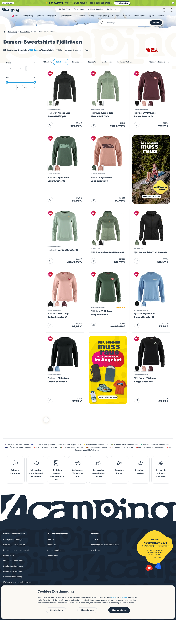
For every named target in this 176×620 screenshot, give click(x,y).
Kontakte (94, 539)
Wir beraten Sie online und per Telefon (36, 473)
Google (124, 597)
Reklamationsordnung (12, 571)
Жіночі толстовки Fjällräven (127, 445)
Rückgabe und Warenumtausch (16, 550)
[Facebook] (158, 566)
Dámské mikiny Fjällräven (19, 445)
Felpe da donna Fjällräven (73, 447)
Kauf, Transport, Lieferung (14, 545)
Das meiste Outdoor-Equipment (161, 473)
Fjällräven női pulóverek (72, 445)
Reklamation (8, 555)
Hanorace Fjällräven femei (98, 445)
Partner (114, 597)
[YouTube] (149, 567)
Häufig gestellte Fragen (13, 539)
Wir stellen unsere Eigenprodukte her (57, 475)
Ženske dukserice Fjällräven (20, 447)
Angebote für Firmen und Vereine (105, 545)
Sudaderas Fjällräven (99, 447)
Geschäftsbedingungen (13, 566)
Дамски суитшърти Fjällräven (157, 445)
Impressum (51, 545)
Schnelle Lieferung (15, 471)
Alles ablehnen (56, 610)
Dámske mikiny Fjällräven (45, 445)
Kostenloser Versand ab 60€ (77, 473)
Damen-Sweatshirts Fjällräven (152, 447)
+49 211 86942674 (154, 542)
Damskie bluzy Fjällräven (47, 447)
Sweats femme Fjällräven (123, 447)
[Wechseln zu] (33, 78)
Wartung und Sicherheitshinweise (17, 582)
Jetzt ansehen (122, 3)
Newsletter (95, 550)
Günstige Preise (119, 471)
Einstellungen (87, 610)
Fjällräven (33, 50)
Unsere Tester (53, 555)
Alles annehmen (119, 610)
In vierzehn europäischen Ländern (98, 473)
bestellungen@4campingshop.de (156, 546)
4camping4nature (54, 550)
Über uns (51, 539)
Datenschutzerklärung (12, 577)
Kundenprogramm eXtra (13, 561)
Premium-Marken (140, 471)
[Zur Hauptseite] (10, 10)
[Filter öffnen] (33, 63)
